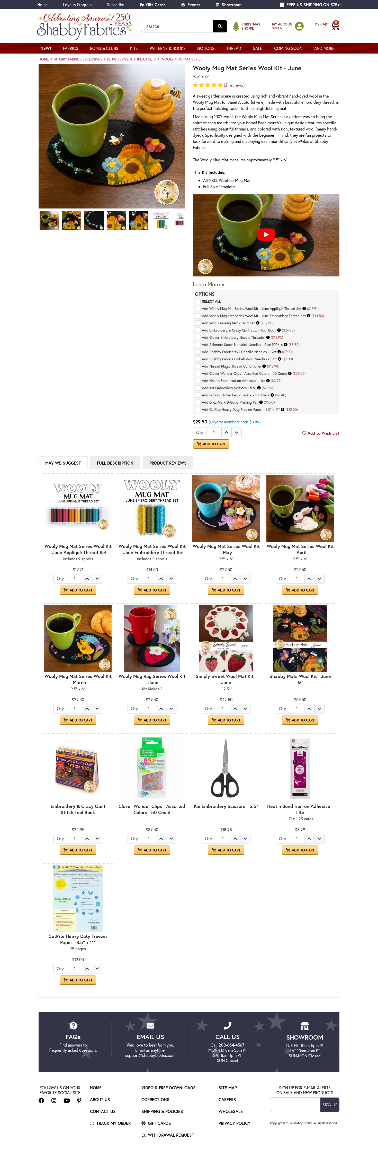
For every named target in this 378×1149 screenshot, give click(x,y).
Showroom (230, 4)
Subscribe (115, 4)
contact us (103, 1111)
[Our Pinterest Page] (79, 1100)
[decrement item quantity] (236, 432)
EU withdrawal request (167, 1135)
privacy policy (234, 1123)
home (44, 59)
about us (100, 1099)
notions (205, 48)
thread (233, 48)
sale (257, 48)
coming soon (288, 48)
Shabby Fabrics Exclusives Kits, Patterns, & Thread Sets (105, 59)
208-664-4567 (231, 1045)
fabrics (70, 48)
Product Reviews (168, 463)
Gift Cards (155, 4)
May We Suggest (63, 463)
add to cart (214, 444)
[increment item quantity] (226, 432)
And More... (326, 48)
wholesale (231, 1111)
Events (193, 4)
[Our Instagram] (53, 1100)
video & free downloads (168, 1087)
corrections (155, 1099)
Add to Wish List (322, 433)
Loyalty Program (77, 4)
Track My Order (113, 1123)
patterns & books (168, 48)
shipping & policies (162, 1111)
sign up (329, 1104)
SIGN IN (277, 28)
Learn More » (208, 284)
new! (45, 48)
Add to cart (80, 590)
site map (228, 1087)
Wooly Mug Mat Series (182, 59)
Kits (134, 48)
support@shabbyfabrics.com (150, 1055)
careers (227, 1099)
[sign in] (299, 26)
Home (42, 4)
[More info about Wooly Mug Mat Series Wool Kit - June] (304, 308)
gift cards (159, 1123)
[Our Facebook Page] (41, 1100)
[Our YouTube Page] (67, 1100)
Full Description (115, 463)
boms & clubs (104, 48)
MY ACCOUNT (283, 24)
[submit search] (220, 26)
